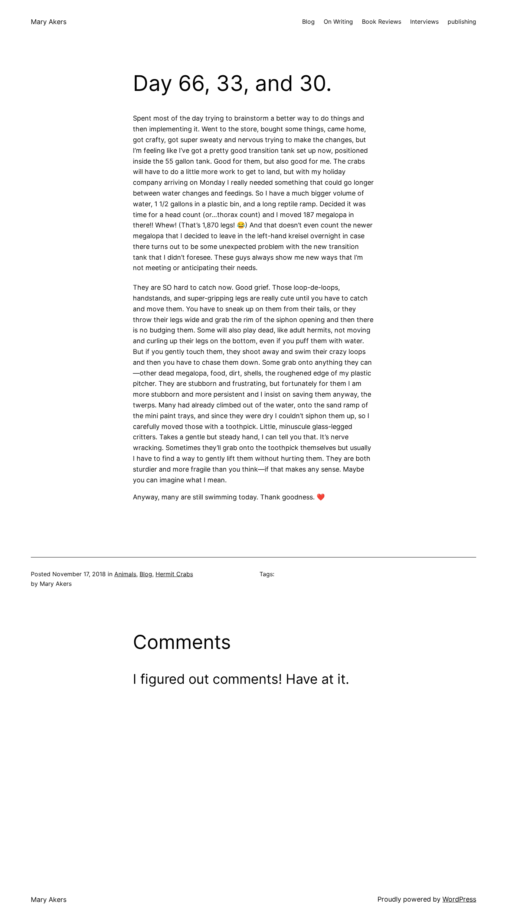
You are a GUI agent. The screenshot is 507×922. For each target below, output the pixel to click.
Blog (146, 574)
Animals (125, 574)
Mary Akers (48, 22)
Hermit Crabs (174, 574)
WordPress (459, 899)
